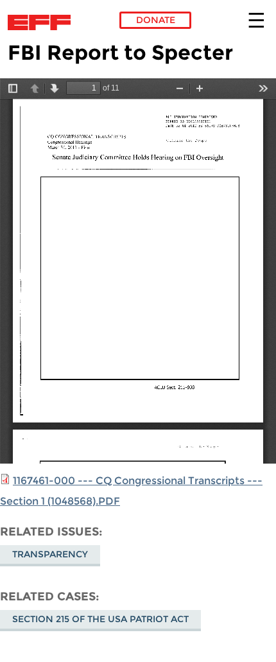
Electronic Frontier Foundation (43, 22)
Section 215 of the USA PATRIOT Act (100, 619)
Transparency (50, 554)
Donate (155, 20)
